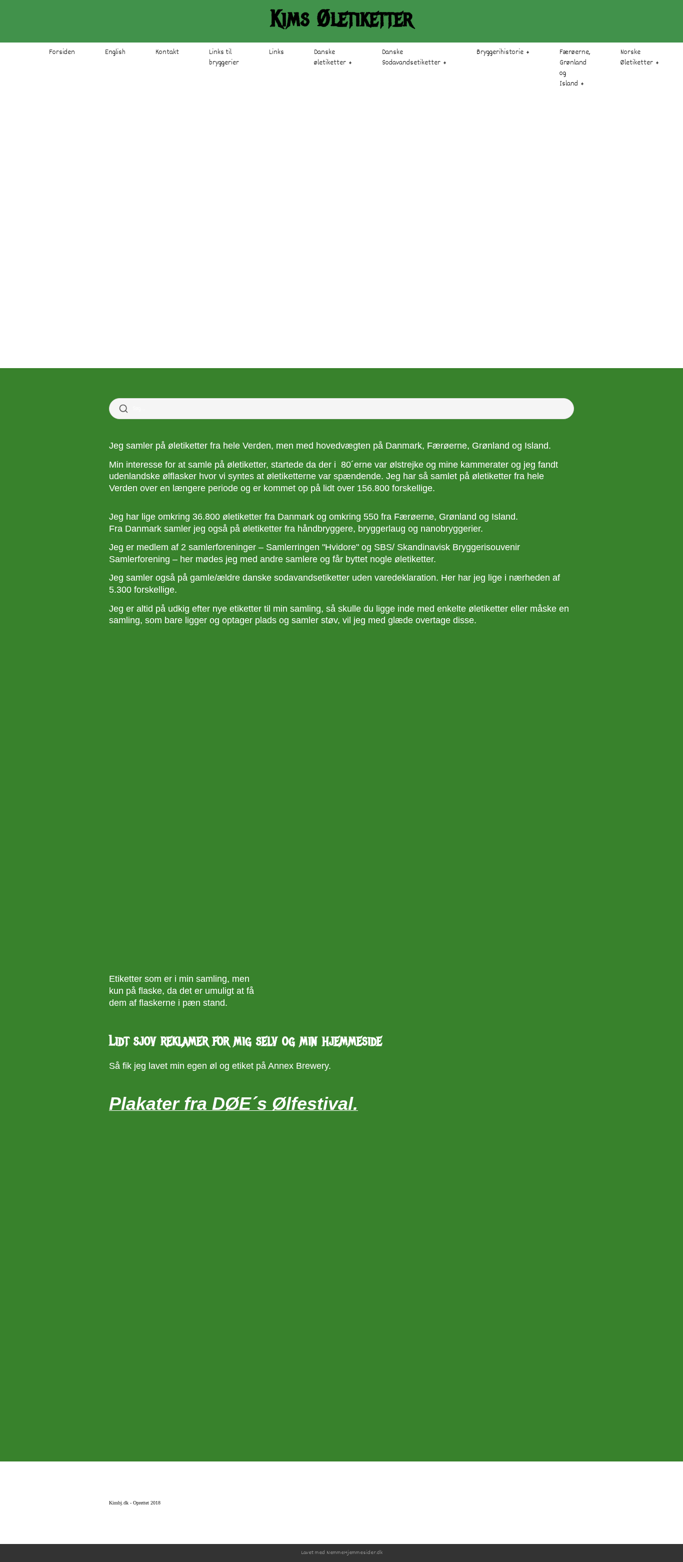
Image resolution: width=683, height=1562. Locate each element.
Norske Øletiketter (636, 58)
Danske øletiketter (330, 58)
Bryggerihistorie (500, 52)
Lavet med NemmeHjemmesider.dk (341, 1552)
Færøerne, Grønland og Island (575, 68)
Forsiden (62, 52)
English (115, 52)
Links (276, 52)
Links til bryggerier (224, 58)
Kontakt (167, 52)
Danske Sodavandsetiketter (411, 58)
